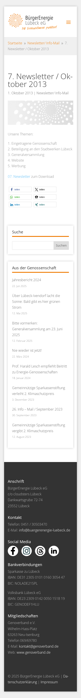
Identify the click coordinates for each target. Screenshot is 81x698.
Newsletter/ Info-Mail (53, 93)
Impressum (49, 682)
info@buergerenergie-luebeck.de (44, 530)
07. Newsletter (19, 176)
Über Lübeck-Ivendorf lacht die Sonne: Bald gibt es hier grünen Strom (36, 301)
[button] (20, 189)
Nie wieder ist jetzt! (27, 350)
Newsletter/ (43, 43)
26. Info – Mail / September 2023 (37, 409)
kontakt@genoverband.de (39, 646)
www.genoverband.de (34, 652)
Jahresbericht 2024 (26, 280)
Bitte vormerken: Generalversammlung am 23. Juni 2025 (37, 329)
